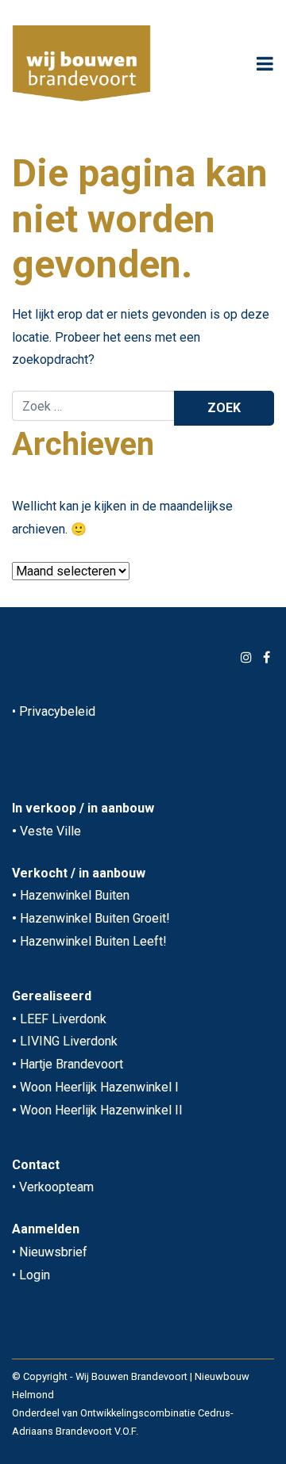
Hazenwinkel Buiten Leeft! (93, 941)
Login (34, 1274)
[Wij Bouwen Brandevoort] (81, 63)
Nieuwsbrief (53, 1251)
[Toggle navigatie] (265, 64)
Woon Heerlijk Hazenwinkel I (99, 1087)
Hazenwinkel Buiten (74, 895)
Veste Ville (50, 831)
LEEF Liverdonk (63, 1018)
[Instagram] (246, 657)
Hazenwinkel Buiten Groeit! (95, 918)
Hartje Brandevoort (71, 1064)
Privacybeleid (57, 711)
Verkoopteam (56, 1187)
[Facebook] (266, 657)
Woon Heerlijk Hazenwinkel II (101, 1110)
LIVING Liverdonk (69, 1041)
